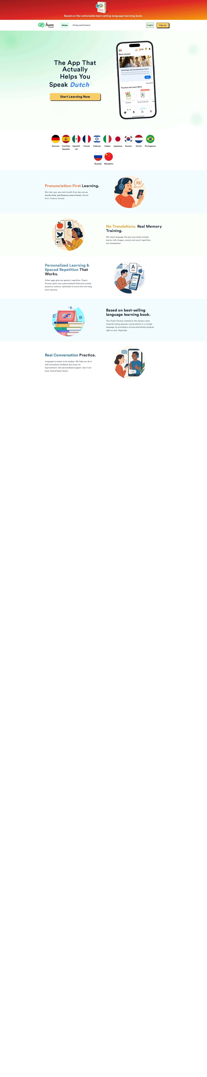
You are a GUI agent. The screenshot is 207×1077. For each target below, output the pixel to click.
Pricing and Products (81, 25)
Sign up (162, 25)
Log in (150, 25)
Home (65, 25)
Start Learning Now (75, 96)
